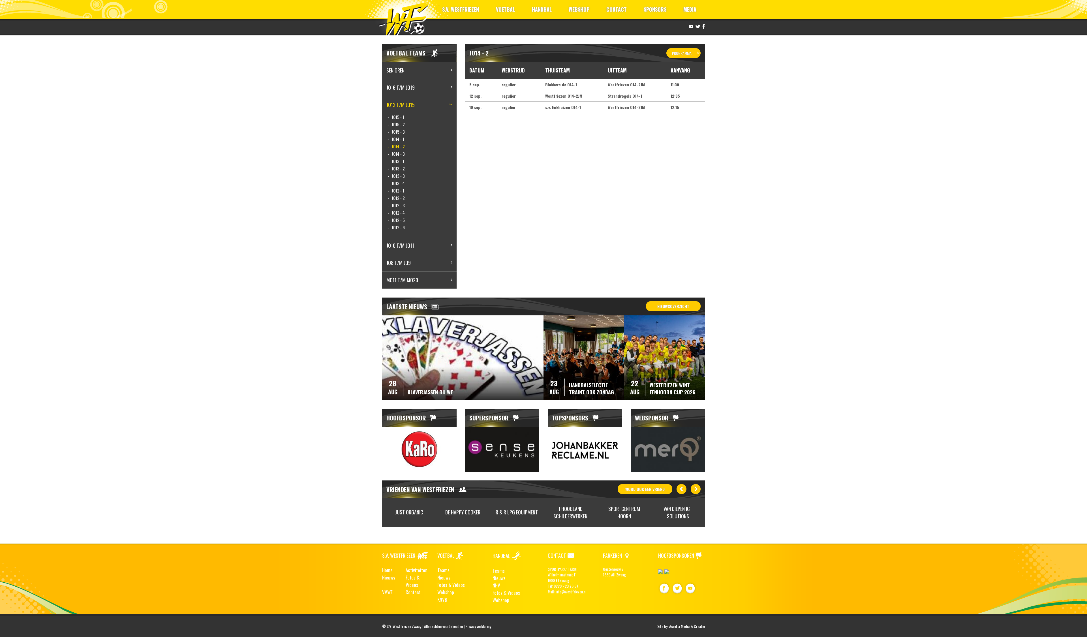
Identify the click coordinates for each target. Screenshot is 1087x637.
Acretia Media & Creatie (687, 626)
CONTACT (616, 9)
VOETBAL (505, 9)
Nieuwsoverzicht (673, 306)
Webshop (445, 592)
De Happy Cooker (462, 512)
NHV (496, 585)
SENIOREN (395, 70)
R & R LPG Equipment (517, 512)
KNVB (442, 599)
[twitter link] (697, 26)
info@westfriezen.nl (570, 592)
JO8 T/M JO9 (398, 262)
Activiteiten (416, 570)
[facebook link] (703, 26)
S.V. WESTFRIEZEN (460, 9)
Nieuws (388, 577)
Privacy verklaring (478, 626)
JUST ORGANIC (409, 512)
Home (387, 570)
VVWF (387, 592)
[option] (419, 449)
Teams (443, 570)
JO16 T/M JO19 (400, 87)
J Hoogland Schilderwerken (570, 512)
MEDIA (689, 9)
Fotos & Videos (413, 581)
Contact (413, 592)
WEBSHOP (579, 9)
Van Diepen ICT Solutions (678, 512)
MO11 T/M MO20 (402, 280)
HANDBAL (542, 9)
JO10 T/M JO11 (400, 245)
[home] (406, 18)
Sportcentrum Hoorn (624, 512)
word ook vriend (645, 489)
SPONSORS (655, 9)
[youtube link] (690, 26)
